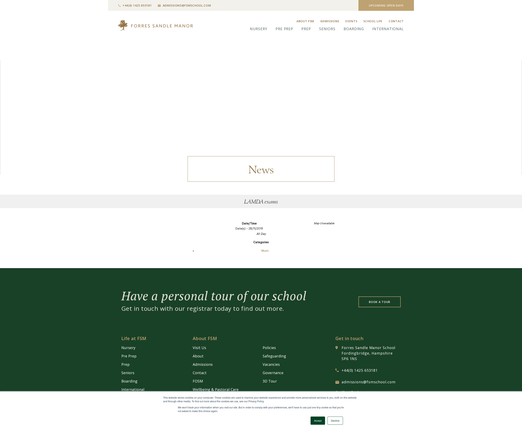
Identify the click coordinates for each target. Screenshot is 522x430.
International (388, 28)
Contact (396, 21)
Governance (273, 372)
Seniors (327, 28)
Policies (269, 347)
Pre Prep (284, 28)
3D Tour (270, 381)
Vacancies (271, 364)
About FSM (305, 21)
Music (265, 251)
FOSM (198, 381)
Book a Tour (379, 302)
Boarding (354, 28)
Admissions (329, 21)
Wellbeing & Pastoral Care (216, 389)
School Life (373, 21)
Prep (306, 28)
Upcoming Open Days (386, 5)
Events (351, 21)
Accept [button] (318, 420)
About (198, 356)
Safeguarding (274, 356)
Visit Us (199, 347)
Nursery (258, 28)
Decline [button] (335, 420)
